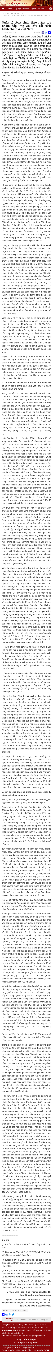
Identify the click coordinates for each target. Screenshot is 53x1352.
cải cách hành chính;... (19, 1310)
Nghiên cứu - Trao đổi (18, 13)
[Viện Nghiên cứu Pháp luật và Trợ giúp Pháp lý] (3, 3)
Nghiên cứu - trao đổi (39, 8)
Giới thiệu (9, 8)
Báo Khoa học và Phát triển (27, 1319)
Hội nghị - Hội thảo (22, 8)
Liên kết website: (10, 1320)
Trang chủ (5, 13)
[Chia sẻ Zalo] (46, 32)
